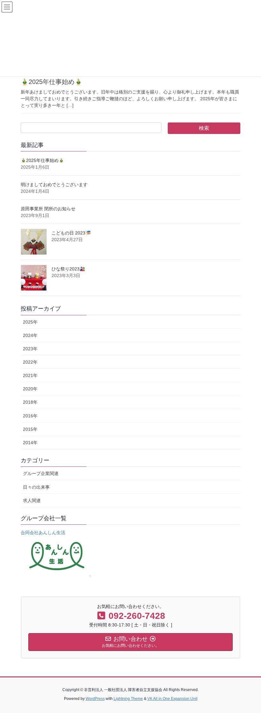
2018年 (30, 402)
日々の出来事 (36, 487)
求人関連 (32, 500)
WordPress (95, 698)
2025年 (30, 322)
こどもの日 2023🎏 (71, 232)
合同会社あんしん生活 (43, 532)
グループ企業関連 (41, 473)
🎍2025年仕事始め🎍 (51, 81)
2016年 (30, 415)
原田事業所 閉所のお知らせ (48, 208)
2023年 (30, 348)
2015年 (30, 429)
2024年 (30, 335)
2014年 (30, 442)
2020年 (30, 388)
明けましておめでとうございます (54, 184)
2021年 (30, 375)
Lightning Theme (128, 698)
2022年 (30, 362)
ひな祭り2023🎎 (68, 268)
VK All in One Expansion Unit (172, 698)
